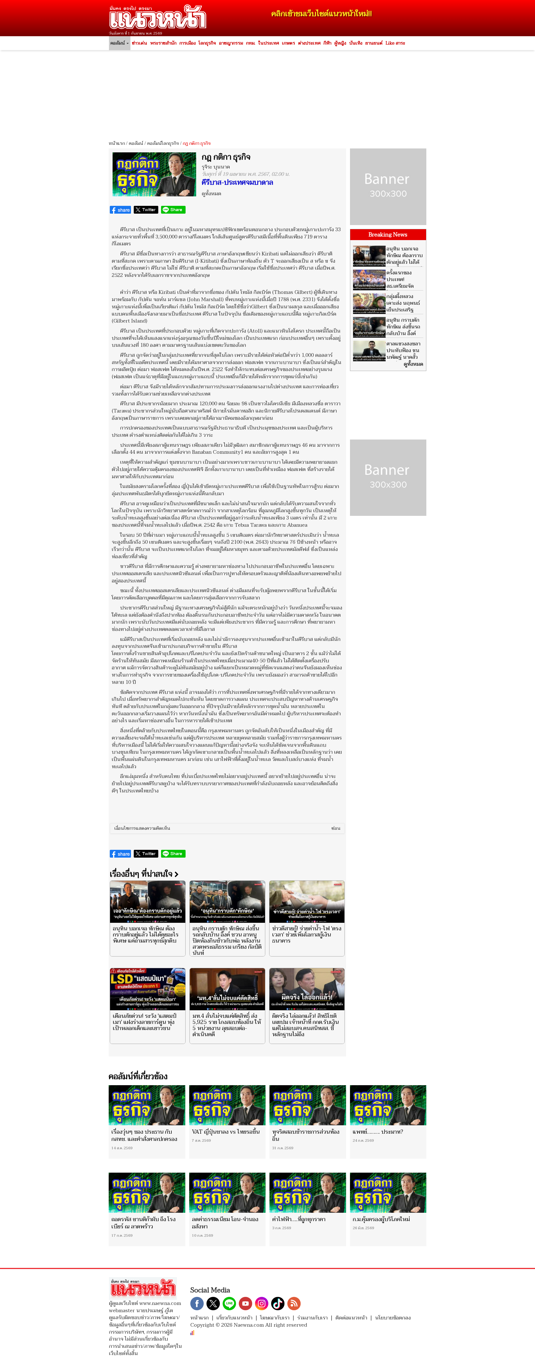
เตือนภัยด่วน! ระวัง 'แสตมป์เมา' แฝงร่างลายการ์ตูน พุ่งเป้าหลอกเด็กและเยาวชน (144, 1022)
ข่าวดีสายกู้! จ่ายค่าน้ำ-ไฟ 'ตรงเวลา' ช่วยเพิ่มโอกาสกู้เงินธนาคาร (306, 935)
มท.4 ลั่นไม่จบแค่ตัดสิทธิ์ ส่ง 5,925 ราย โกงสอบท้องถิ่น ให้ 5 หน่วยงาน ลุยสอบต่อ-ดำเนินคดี (227, 1025)
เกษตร (288, 43)
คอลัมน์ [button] (118, 43)
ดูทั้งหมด (211, 193)
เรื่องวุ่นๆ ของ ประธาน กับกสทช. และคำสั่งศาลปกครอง (144, 1135)
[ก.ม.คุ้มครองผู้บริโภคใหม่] (388, 1193)
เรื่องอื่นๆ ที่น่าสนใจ (142, 874)
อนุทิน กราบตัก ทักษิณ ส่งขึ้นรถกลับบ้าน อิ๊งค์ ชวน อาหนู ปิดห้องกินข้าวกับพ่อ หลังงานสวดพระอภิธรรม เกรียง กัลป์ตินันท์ (227, 941)
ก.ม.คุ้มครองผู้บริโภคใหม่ (381, 1219)
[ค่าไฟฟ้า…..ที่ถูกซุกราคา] (307, 1193)
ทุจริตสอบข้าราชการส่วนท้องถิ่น (305, 1135)
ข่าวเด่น (139, 43)
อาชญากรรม (231, 43)
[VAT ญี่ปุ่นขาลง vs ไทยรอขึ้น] (227, 1105)
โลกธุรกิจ (207, 43)
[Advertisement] (267, 93)
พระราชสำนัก (163, 43)
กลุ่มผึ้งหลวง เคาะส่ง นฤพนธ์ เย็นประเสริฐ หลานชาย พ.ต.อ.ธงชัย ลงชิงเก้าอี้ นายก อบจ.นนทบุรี (386, 313)
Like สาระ (395, 43)
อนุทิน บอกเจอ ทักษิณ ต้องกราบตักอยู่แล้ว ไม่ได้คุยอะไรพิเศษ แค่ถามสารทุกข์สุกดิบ (146, 935)
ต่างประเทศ (309, 43)
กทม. (250, 43)
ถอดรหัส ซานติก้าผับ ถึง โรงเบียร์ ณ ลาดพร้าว (143, 1223)
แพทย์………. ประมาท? (378, 1132)
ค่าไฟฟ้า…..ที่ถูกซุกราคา (298, 1219)
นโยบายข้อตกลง (393, 1318)
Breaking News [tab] (388, 235)
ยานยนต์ (374, 43)
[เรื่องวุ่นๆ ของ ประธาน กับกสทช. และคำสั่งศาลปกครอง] (147, 1105)
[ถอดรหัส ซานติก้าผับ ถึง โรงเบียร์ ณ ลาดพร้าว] (147, 1193)
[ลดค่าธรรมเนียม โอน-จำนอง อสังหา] (227, 1193)
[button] (227, 828)
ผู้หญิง (340, 43)
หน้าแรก (117, 143)
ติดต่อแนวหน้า (351, 1318)
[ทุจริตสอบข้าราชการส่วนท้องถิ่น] (307, 1105)
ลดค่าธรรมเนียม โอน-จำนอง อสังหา (225, 1223)
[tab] (227, 828)
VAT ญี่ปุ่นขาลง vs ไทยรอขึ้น (226, 1132)
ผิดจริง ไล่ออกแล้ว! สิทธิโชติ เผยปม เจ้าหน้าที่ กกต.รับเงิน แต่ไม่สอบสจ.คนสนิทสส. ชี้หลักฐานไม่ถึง (305, 1025)
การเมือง (187, 43)
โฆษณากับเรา (275, 1318)
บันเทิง (355, 43)
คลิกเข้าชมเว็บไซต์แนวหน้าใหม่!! (321, 13)
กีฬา (327, 43)
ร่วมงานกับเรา (312, 1318)
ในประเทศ (268, 43)
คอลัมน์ (136, 143)
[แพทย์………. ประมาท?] (388, 1105)
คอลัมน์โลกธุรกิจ (163, 143)
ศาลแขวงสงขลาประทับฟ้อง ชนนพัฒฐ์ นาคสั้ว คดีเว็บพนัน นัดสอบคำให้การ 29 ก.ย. (386, 357)
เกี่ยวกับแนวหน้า (234, 1318)
